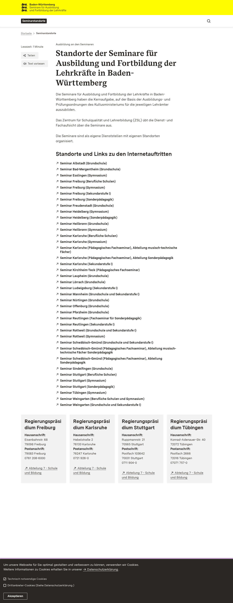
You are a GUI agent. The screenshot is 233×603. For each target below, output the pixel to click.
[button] (29, 55)
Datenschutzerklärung (102, 569)
